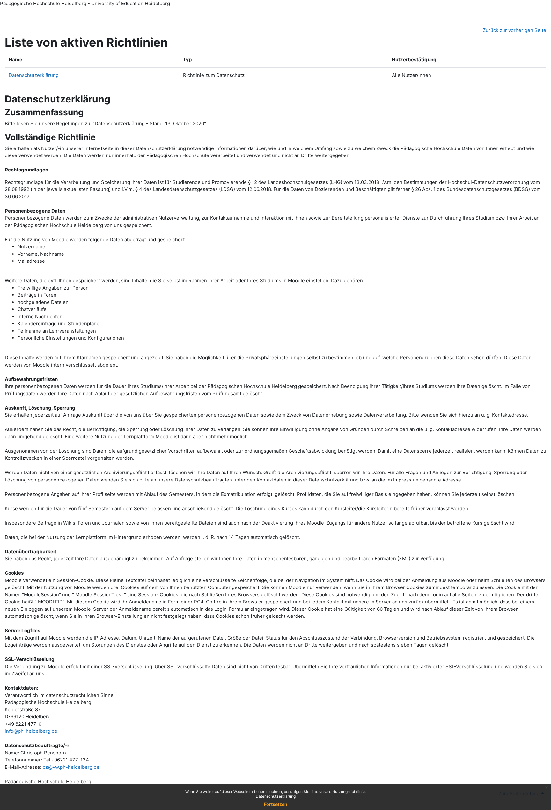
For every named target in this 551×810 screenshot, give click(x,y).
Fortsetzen (275, 804)
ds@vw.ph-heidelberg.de (71, 767)
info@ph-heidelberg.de (31, 731)
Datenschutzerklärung (276, 796)
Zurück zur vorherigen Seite (514, 30)
